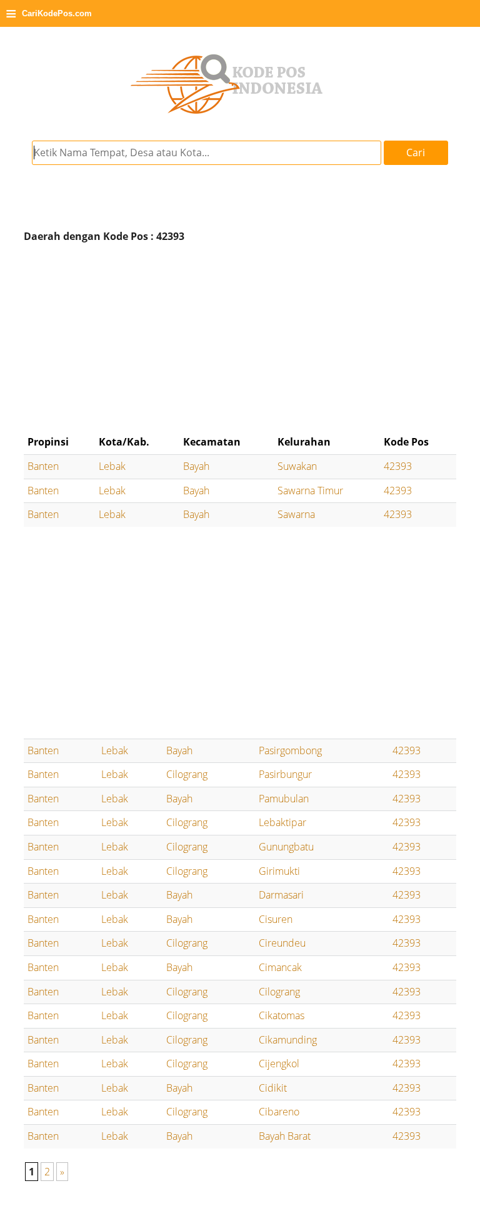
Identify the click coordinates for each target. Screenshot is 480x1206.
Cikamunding (288, 1040)
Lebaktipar (282, 822)
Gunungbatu (286, 847)
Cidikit (273, 1088)
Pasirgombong (290, 750)
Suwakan (297, 466)
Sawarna (296, 514)
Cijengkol (279, 1063)
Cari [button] (415, 152)
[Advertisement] (240, 338)
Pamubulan (284, 798)
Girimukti (279, 871)
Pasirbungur (285, 774)
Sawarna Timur (310, 490)
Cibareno (279, 1112)
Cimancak (280, 967)
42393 (398, 466)
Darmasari (281, 895)
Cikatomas (281, 1015)
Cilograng (187, 774)
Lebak (112, 466)
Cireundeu (282, 943)
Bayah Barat (285, 1136)
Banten (43, 466)
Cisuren (275, 919)
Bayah (196, 466)
